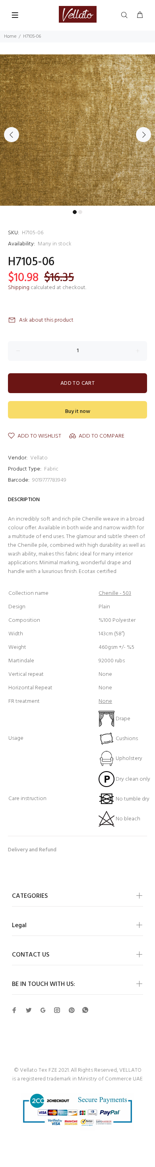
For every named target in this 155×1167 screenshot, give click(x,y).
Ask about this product (46, 320)
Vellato (39, 458)
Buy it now (77, 411)
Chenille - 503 (115, 593)
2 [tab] (80, 212)
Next (143, 134)
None (105, 701)
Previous (11, 134)
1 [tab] (75, 212)
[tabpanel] (77, 130)
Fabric (51, 469)
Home (10, 37)
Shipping (18, 287)
